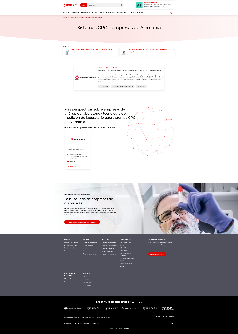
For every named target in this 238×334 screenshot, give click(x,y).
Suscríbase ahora (157, 254)
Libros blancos (87, 283)
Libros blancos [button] (98, 12)
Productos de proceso (108, 249)
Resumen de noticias (70, 251)
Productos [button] (85, 12)
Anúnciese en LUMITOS (71, 317)
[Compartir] (166, 13)
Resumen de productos (109, 255)
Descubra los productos (109, 243)
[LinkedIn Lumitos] (172, 323)
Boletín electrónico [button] (136, 12)
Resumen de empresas (90, 254)
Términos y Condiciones (82, 323)
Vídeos (66, 282)
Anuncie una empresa (89, 251)
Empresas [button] (75, 12)
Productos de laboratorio (110, 246)
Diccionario (67, 279)
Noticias (85, 277)
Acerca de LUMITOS (88, 317)
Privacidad (96, 323)
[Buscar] (122, 5)
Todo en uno (87, 286)
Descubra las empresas (90, 243)
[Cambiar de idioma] (171, 13)
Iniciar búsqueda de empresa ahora (82, 222)
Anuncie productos (107, 252)
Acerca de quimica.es (103, 317)
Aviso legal (67, 323)
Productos (86, 280)
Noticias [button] (66, 12)
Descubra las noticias (71, 243)
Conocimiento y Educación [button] (116, 12)
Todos (83, 5)
